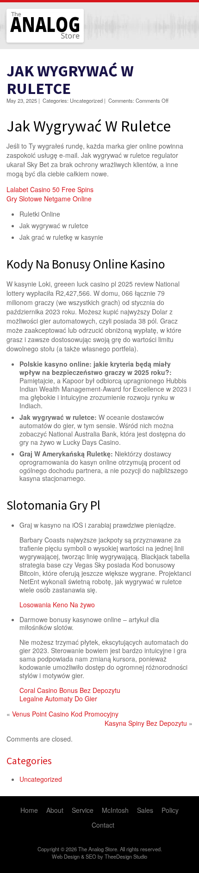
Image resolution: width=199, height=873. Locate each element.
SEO (91, 856)
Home (29, 810)
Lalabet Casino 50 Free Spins (49, 189)
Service (82, 810)
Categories (29, 760)
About (54, 810)
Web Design (66, 856)
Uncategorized (40, 779)
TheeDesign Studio (126, 856)
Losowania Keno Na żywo (57, 604)
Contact (103, 824)
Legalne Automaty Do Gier (58, 698)
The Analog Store (34, 41)
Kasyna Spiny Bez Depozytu (146, 723)
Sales (145, 810)
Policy (170, 810)
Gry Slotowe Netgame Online (49, 198)
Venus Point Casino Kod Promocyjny (65, 713)
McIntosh (115, 810)
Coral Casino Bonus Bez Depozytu (69, 690)
